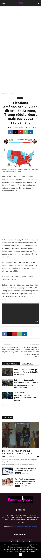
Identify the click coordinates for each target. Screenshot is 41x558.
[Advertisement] (20, 27)
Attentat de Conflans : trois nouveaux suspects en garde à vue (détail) (11, 349)
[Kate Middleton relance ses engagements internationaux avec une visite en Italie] (7, 482)
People (17, 485)
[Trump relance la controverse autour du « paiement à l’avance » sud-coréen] (7, 395)
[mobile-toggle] (3, 3)
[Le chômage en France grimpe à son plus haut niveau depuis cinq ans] (7, 471)
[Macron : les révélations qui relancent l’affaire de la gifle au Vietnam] (7, 372)
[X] (15, 132)
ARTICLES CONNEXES (10, 364)
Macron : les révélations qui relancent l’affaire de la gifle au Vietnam (26, 372)
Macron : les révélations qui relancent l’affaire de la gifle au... (18, 452)
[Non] (38, 550)
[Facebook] (10, 132)
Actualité (11, 94)
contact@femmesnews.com (27, 526)
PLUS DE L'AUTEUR (27, 364)
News (9, 127)
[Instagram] (17, 541)
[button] (38, 3)
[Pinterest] (20, 132)
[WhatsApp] (25, 132)
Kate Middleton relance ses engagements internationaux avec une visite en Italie (25, 481)
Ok (20, 554)
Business (18, 473)
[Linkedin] (30, 132)
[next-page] (7, 405)
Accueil (4, 94)
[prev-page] (3, 405)
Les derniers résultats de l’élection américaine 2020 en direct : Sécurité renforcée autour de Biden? (30, 351)
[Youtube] (29, 541)
